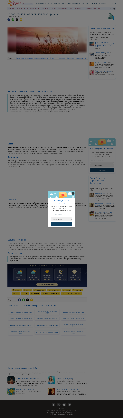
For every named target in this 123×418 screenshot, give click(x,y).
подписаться (61, 224)
